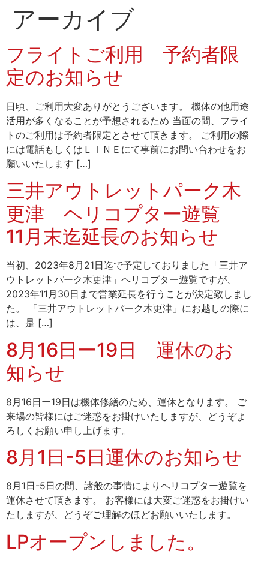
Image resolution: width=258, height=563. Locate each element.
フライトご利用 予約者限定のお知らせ (122, 66)
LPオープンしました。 (106, 541)
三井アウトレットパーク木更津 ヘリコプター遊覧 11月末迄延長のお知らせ (123, 213)
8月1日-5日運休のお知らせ (124, 457)
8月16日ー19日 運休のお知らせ (120, 361)
